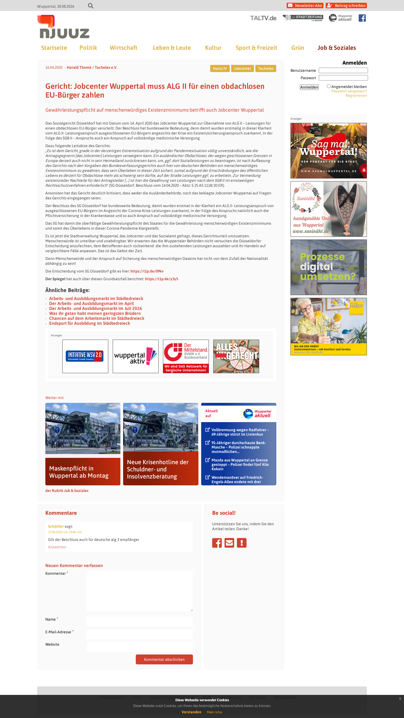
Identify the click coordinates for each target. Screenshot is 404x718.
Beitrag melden (242, 543)
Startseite (54, 47)
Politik (88, 47)
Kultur (213, 47)
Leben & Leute (172, 47)
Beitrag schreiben (350, 5)
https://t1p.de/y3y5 (161, 279)
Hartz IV (220, 68)
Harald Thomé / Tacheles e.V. (92, 67)
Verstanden (191, 712)
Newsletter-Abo (308, 5)
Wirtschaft (123, 47)
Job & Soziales (337, 47)
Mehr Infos (214, 712)
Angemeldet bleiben (349, 86)
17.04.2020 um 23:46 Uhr (65, 532)
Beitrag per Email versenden (229, 543)
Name (51, 619)
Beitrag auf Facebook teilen (217, 543)
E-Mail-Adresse (59, 631)
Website (52, 644)
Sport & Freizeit (256, 47)
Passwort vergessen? (349, 91)
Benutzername (303, 70)
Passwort (308, 78)
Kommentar (56, 573)
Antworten (57, 547)
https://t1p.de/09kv (147, 271)
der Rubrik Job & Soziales (66, 490)
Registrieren (356, 95)
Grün (297, 47)
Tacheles (265, 68)
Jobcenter (242, 68)
